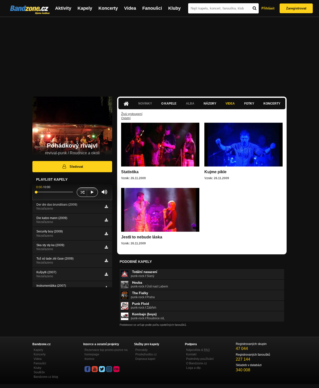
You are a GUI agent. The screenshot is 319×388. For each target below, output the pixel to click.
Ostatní (126, 118)
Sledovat (76, 166)
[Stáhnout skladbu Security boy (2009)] (106, 233)
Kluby (174, 8)
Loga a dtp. (193, 368)
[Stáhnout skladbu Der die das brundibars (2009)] (106, 206)
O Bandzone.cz (196, 363)
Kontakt (191, 354)
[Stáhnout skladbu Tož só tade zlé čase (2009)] (106, 260)
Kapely (85, 8)
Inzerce (89, 359)
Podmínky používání (200, 359)
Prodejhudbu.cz (146, 354)
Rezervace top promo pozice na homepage (106, 352)
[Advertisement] (159, 54)
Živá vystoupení (131, 114)
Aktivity (63, 8)
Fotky (249, 103)
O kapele (168, 103)
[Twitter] (102, 369)
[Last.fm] (116, 369)
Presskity (141, 350)
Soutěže (39, 372)
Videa (130, 8)
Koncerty (108, 8)
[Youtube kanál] (95, 369)
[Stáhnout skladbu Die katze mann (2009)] (106, 220)
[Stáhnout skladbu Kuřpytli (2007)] (106, 274)
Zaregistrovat (296, 8)
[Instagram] (109, 369)
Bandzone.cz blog (46, 377)
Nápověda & (198, 350)
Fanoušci (152, 8)
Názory (210, 103)
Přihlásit (267, 8)
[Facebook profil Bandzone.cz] (87, 369)
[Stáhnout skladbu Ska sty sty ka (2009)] (106, 247)
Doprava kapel (145, 359)
